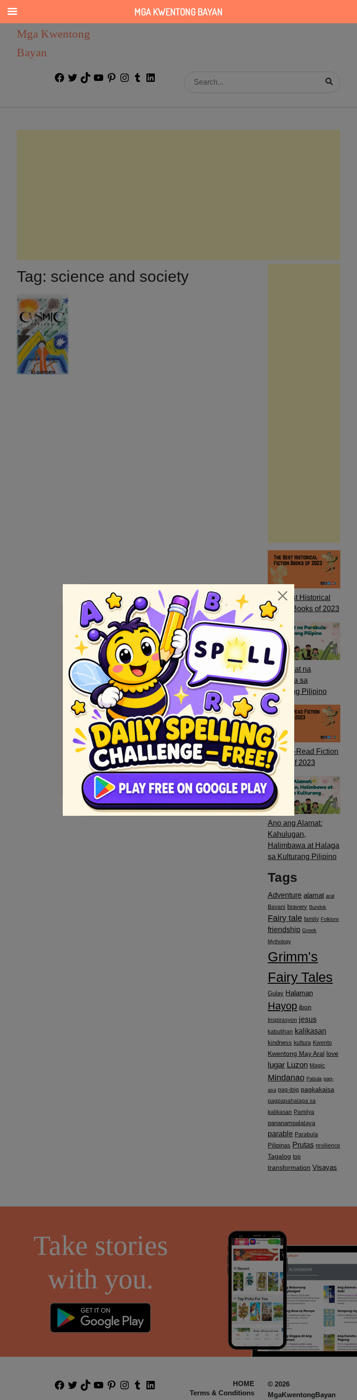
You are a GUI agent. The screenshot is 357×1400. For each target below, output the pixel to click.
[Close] (283, 596)
